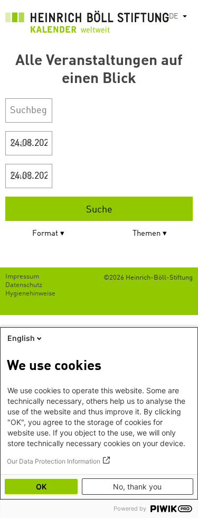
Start (21, 144)
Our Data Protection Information (53, 461)
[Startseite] (87, 24)
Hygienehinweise (30, 293)
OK (41, 486)
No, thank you (137, 486)
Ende (21, 176)
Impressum (22, 276)
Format (45, 234)
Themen (147, 234)
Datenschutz (23, 285)
